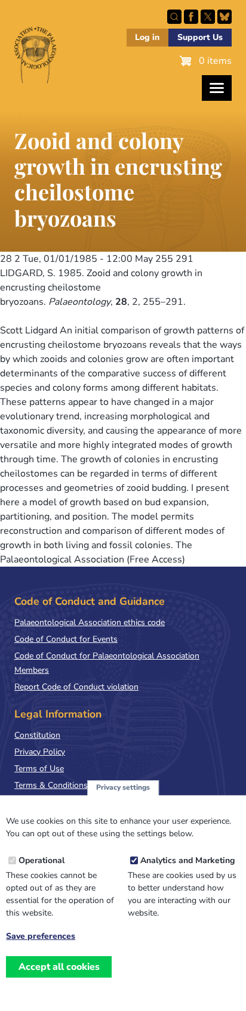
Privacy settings (123, 787)
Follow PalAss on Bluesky (224, 17)
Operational (41, 860)
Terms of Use (39, 768)
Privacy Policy (39, 752)
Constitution (37, 735)
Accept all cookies (59, 966)
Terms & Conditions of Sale (65, 785)
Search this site (174, 17)
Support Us (200, 37)
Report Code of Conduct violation (76, 686)
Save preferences (40, 936)
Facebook (191, 17)
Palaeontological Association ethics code (89, 622)
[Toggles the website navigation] (217, 88)
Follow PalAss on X (208, 17)
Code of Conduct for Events (66, 639)
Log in (147, 37)
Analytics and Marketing (187, 860)
